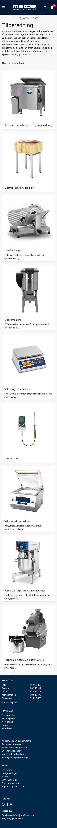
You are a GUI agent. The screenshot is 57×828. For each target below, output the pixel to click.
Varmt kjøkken (8, 718)
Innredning (7, 728)
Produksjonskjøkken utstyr (14, 747)
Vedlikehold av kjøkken (13, 754)
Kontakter (7, 680)
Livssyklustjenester (11, 751)
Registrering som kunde (13, 786)
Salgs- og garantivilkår (12, 818)
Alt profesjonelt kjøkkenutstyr (16, 741)
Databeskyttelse (10, 815)
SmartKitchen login (11, 783)
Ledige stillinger (9, 773)
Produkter (7, 710)
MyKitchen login (9, 780)
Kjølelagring (7, 721)
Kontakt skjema (9, 702)
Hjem (4, 63)
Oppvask (6, 725)
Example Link (3, 804)
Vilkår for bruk (27, 815)
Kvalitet (5, 776)
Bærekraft (7, 770)
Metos (5, 765)
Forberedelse (8, 715)
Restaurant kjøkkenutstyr (14, 744)
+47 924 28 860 (31, 18)
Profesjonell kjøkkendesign (15, 757)
